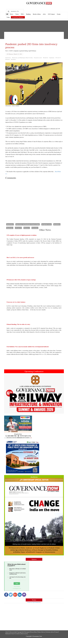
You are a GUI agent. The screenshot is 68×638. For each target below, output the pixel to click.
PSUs (22, 14)
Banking (28, 14)
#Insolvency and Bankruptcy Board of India (22, 57)
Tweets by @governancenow (34, 602)
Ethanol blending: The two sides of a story (18, 324)
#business (7, 59)
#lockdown (45, 57)
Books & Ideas (37, 14)
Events (58, 14)
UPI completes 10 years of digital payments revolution (21, 235)
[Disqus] (34, 200)
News (11, 14)
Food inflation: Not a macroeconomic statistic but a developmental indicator (28, 347)
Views (17, 14)
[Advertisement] (35, 37)
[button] (8, 394)
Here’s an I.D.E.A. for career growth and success (20, 257)
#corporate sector (38, 57)
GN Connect (51, 14)
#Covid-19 (58, 57)
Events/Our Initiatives (17, 17)
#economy (13, 59)
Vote (17, 583)
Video (8, 17)
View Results (17, 586)
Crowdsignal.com (17, 588)
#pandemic (51, 57)
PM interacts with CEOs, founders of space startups (21, 280)
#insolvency (8, 57)
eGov (44, 14)
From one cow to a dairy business (16, 302)
